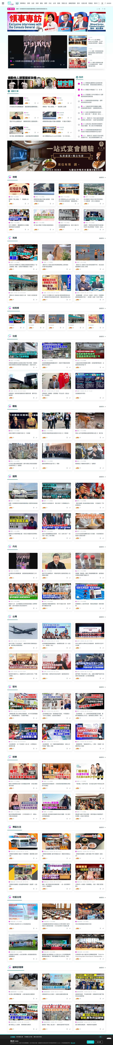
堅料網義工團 (19, 1037)
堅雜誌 (90, 3)
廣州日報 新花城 (38, 1037)
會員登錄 (109, 3)
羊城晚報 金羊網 (28, 1037)
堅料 (78, 3)
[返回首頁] (10, 3)
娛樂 (58, 3)
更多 (100, 1036)
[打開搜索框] (98, 3)
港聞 (28, 3)
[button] (13, 65)
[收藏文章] (61, 64)
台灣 (54, 3)
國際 (45, 3)
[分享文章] (64, 64)
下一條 (103, 9)
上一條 (98, 9)
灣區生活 (64, 3)
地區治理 (84, 3)
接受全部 (90, 1042)
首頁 (17, 3)
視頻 (37, 3)
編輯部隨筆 (72, 3)
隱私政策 (73, 1043)
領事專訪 (23, 3)
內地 (50, 3)
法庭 (32, 3)
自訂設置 (99, 1042)
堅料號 (96, 3)
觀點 (41, 3)
